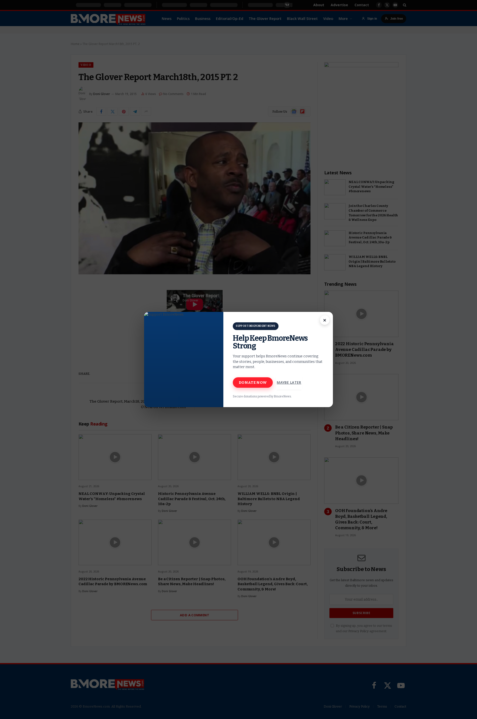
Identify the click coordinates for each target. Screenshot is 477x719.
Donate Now (253, 382)
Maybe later (289, 382)
